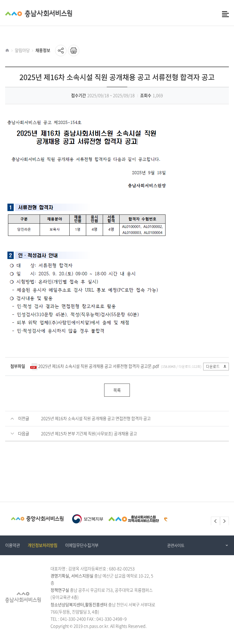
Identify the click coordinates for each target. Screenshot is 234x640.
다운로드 (213, 366)
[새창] (37, 518)
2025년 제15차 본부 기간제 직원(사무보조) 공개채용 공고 (89, 433)
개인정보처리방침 (42, 545)
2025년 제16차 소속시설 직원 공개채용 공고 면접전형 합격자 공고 (96, 418)
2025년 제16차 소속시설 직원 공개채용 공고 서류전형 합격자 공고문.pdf (98, 366)
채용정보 (42, 50)
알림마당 (22, 50)
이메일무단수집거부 (81, 545)
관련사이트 (175, 545)
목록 (117, 390)
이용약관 (12, 545)
